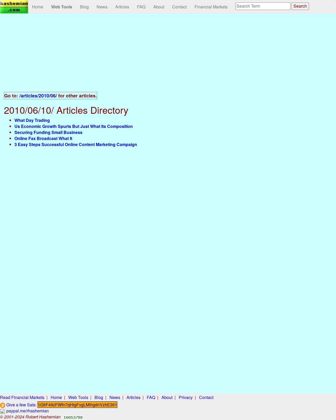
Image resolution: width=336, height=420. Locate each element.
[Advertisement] (112, 55)
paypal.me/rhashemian (27, 411)
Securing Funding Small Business (48, 132)
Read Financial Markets (22, 397)
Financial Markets (211, 7)
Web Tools (61, 7)
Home (37, 7)
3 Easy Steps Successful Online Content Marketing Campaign (75, 144)
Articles (122, 7)
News (102, 7)
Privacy (186, 397)
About (158, 7)
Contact (179, 7)
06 (53, 95)
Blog (84, 7)
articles (29, 95)
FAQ (141, 7)
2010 (44, 95)
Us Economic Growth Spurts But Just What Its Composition (73, 126)
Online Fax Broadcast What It (43, 138)
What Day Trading (32, 120)
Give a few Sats (20, 405)
